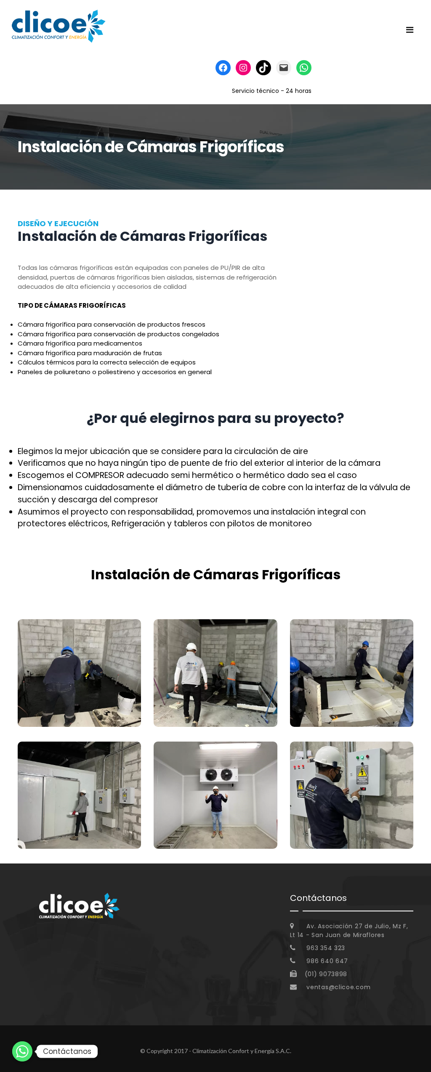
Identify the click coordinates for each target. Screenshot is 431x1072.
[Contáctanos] (22, 1051)
